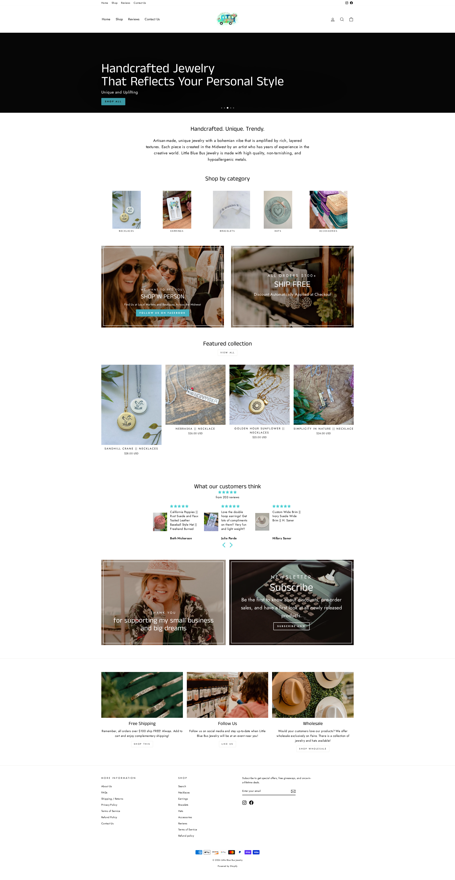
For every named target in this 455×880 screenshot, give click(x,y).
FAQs (104, 792)
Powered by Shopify (227, 866)
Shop (115, 3)
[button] (224, 545)
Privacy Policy (109, 805)
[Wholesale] (313, 695)
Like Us (227, 744)
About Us (106, 786)
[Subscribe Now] (291, 602)
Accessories (185, 817)
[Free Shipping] (142, 695)
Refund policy (186, 836)
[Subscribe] (293, 791)
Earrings (183, 799)
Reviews (125, 3)
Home (104, 3)
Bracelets (183, 805)
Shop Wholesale (313, 748)
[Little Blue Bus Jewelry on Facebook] (251, 803)
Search (182, 786)
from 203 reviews (227, 497)
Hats (180, 811)
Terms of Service (110, 811)
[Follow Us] (227, 695)
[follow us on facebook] (162, 287)
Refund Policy (109, 817)
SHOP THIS (142, 744)
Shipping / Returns (112, 799)
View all (227, 352)
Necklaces (184, 792)
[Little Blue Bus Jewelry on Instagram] (244, 803)
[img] (227, 492)
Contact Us (140, 3)
